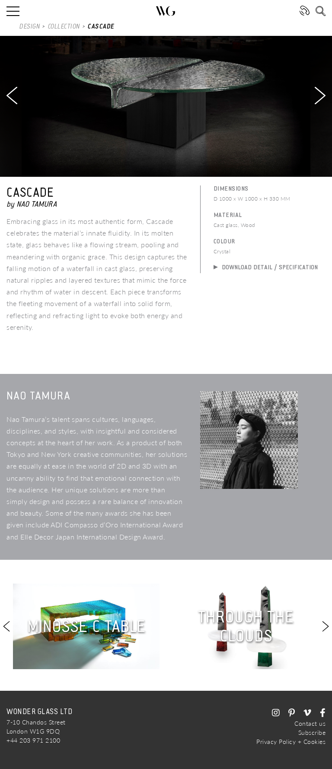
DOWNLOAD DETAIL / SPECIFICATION (269, 267)
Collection (64, 26)
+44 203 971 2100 (33, 740)
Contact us (310, 723)
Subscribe (312, 732)
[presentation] (11, 95)
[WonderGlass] (166, 11)
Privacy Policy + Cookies (291, 741)
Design (29, 26)
